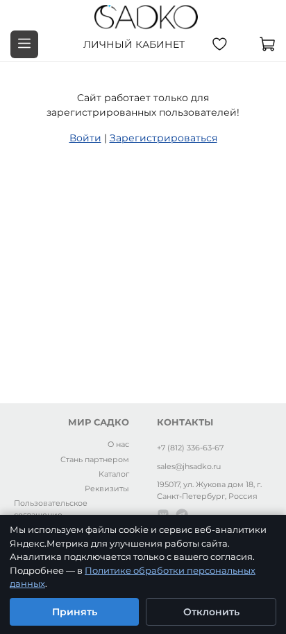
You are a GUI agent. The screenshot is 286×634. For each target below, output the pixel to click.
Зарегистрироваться (163, 138)
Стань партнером (94, 459)
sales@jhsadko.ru (189, 466)
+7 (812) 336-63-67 (190, 447)
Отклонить (211, 612)
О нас (118, 444)
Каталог (114, 474)
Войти (85, 138)
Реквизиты (107, 488)
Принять (74, 612)
